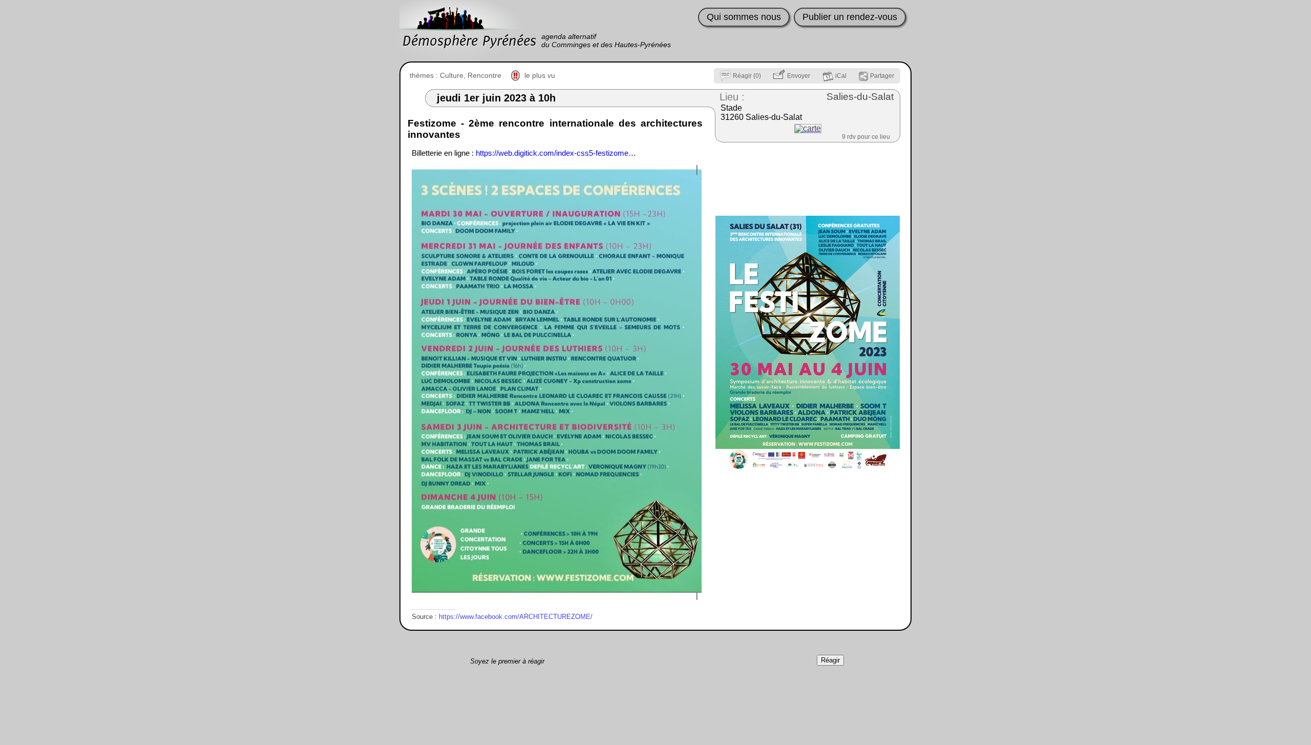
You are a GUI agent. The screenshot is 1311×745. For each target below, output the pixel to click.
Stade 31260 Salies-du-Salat (761, 112)
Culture (451, 75)
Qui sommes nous (744, 17)
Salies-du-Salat (860, 96)
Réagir (830, 660)
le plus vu (539, 75)
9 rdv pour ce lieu (866, 136)
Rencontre (484, 75)
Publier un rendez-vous (849, 17)
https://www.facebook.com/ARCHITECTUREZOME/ (516, 616)
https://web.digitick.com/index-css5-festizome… (556, 153)
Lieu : (732, 96)
